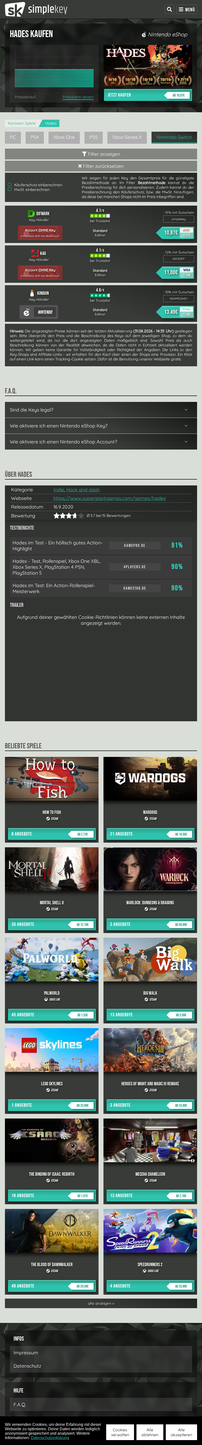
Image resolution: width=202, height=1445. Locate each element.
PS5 (93, 137)
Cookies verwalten (120, 1432)
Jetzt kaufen (146, 95)
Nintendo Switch (174, 137)
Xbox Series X (127, 137)
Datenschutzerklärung (50, 1438)
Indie (58, 490)
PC (13, 137)
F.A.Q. (20, 1404)
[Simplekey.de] (36, 9)
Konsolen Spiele (22, 123)
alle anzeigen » (101, 1303)
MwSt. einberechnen (31, 189)
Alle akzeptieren (181, 1432)
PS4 (35, 137)
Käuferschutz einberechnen (37, 185)
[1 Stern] (56, 515)
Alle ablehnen (149, 1432)
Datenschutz (27, 1366)
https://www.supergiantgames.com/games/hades (109, 498)
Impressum (26, 1353)
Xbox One (64, 137)
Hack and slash (83, 490)
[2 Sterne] (59, 515)
